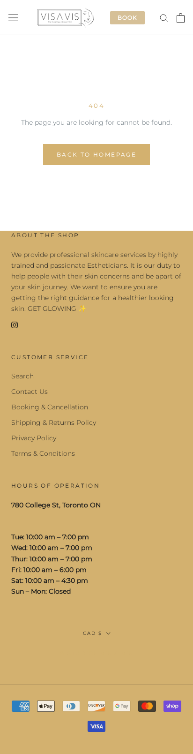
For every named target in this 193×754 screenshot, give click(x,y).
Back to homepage (96, 154)
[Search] (164, 18)
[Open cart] (181, 18)
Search (22, 376)
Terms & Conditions (43, 453)
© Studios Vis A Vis (97, 653)
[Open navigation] (13, 17)
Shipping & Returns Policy (53, 422)
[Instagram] (14, 324)
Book (127, 17)
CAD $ (92, 633)
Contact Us (29, 391)
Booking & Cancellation (49, 407)
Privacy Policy (33, 438)
